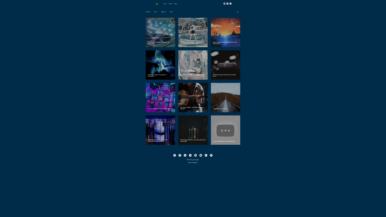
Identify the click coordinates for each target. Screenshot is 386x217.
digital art (163, 11)
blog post (190, 162)
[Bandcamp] (230, 4)
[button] (170, 3)
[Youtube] (224, 4)
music (155, 11)
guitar (171, 11)
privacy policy (195, 162)
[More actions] (173, 22)
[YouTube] (200, 155)
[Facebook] (180, 155)
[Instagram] (174, 155)
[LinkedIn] (185, 155)
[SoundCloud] (190, 155)
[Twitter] (227, 4)
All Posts (148, 11)
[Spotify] (195, 155)
